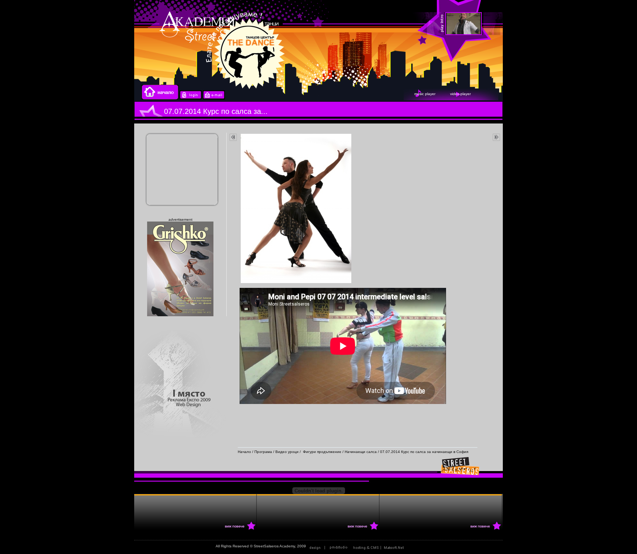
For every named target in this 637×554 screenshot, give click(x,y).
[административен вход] (191, 98)
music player (424, 94)
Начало (244, 452)
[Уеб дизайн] (329, 546)
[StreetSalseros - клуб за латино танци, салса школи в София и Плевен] (550, 24)
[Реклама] (380, 546)
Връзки (415, 546)
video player (460, 94)
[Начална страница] (160, 98)
